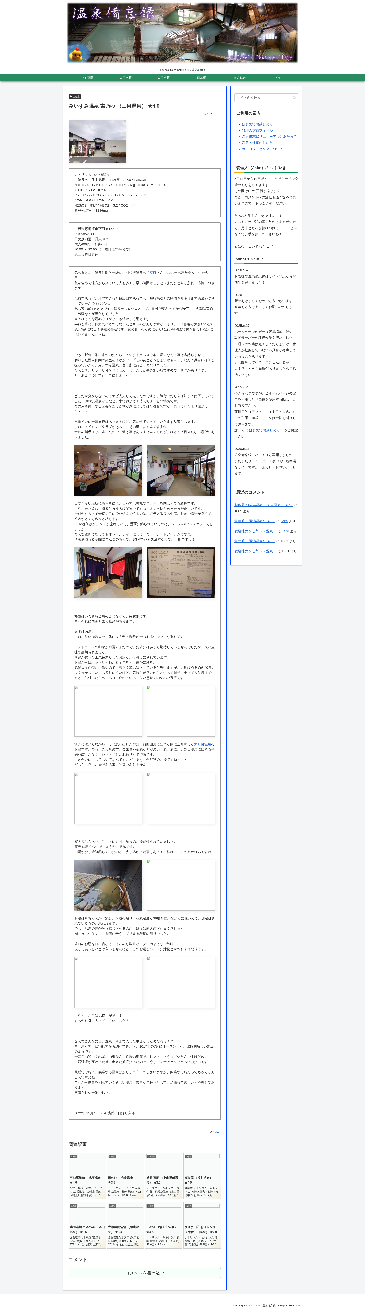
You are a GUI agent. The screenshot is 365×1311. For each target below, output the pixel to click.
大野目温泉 (202, 744)
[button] (294, 97)
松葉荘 (151, 273)
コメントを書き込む (144, 1273)
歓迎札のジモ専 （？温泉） (255, 531)
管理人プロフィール (257, 130)
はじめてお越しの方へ (259, 124)
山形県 (76, 96)
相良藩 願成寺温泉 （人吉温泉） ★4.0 (263, 505)
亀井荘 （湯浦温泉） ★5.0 (254, 521)
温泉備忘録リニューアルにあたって (269, 136)
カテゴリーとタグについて (262, 149)
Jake (284, 521)
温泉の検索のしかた (257, 143)
